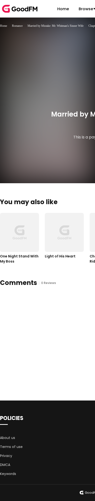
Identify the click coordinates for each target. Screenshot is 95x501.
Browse (86, 9)
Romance (17, 25)
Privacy (6, 455)
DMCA (5, 464)
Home (63, 9)
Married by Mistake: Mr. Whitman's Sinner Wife (56, 25)
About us (7, 437)
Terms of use (11, 446)
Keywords (8, 473)
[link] (3, 25)
